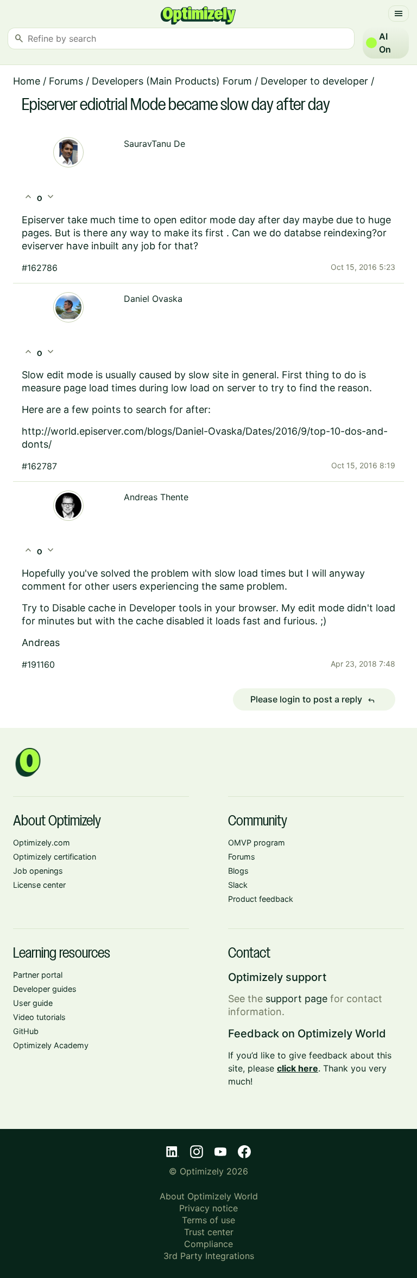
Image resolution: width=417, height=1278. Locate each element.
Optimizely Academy (51, 1045)
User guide (33, 1003)
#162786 (40, 267)
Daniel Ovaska (153, 298)
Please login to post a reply (312, 700)
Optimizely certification (54, 856)
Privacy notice (208, 1208)
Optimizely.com (41, 842)
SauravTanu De (154, 143)
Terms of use (208, 1220)
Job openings (38, 870)
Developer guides (45, 988)
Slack (238, 884)
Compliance (208, 1243)
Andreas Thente (156, 497)
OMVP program (256, 842)
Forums (66, 81)
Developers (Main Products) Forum (172, 81)
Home (26, 81)
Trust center (208, 1232)
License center (39, 884)
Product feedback (260, 898)
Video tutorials (39, 1017)
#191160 (38, 664)
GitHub (26, 1031)
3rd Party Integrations (208, 1255)
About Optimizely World (209, 1196)
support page (296, 998)
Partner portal (37, 974)
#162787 (39, 466)
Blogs (238, 870)
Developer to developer (314, 81)
